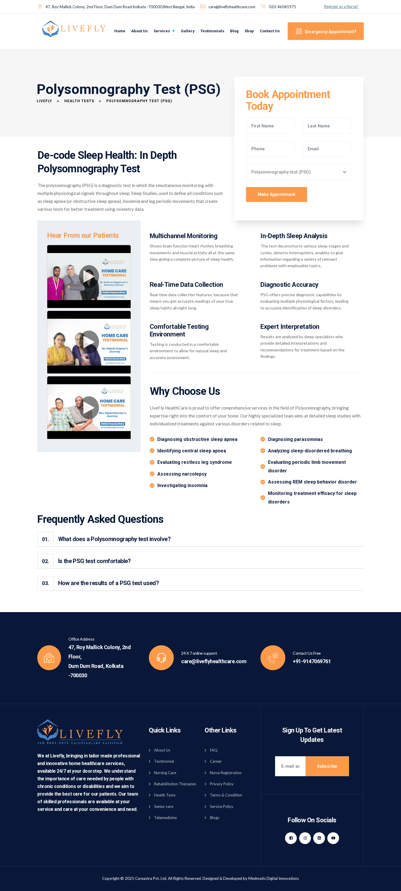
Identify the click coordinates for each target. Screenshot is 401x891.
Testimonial (164, 761)
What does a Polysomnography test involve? (106, 539)
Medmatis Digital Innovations (273, 878)
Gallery (188, 31)
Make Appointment (276, 194)
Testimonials (212, 31)
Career (216, 761)
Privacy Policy (222, 783)
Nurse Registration (226, 772)
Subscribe (327, 766)
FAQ (214, 750)
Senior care (163, 806)
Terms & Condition (226, 795)
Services (162, 31)
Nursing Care (165, 772)
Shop (249, 31)
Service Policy (221, 806)
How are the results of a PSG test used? (100, 583)
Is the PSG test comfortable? (86, 561)
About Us (139, 31)
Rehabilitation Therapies (175, 783)
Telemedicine (165, 817)
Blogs (214, 817)
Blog (234, 31)
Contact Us (270, 31)
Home (119, 31)
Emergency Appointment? (330, 31)
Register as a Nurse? (341, 6)
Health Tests (165, 795)
